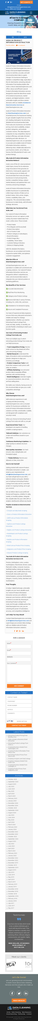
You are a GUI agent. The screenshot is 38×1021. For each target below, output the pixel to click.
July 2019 (11, 872)
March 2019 (11, 882)
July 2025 (11, 786)
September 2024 (13, 810)
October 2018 (12, 893)
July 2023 (11, 843)
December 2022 (13, 858)
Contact (29, 1014)
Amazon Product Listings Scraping (17, 553)
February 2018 (12, 898)
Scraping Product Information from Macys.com (19, 751)
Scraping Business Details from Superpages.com (17, 747)
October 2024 (12, 808)
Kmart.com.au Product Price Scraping (18, 545)
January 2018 (12, 901)
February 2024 (12, 827)
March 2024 (11, 824)
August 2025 (12, 784)
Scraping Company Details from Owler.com (17, 761)
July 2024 (11, 815)
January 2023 (12, 855)
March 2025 (11, 796)
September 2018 (13, 896)
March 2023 (11, 851)
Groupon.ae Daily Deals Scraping (17, 510)
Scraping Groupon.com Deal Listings (19, 758)
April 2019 (11, 879)
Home (9, 1012)
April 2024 (11, 822)
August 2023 (12, 841)
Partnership (21, 1014)
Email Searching (11, 1014)
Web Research (26, 1012)
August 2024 (12, 812)
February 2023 (12, 853)
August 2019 (12, 870)
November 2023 (13, 834)
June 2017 (11, 905)
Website (10, 657)
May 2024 (11, 820)
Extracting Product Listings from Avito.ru (18, 743)
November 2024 (13, 805)
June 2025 (11, 789)
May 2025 (11, 791)
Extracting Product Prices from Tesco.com (17, 755)
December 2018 (13, 889)
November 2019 (13, 862)
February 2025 (12, 798)
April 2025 (11, 793)
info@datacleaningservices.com (19, 7)
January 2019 (12, 886)
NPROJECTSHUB (15, 9)
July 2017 (11, 903)
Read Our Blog (19, 1000)
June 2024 (11, 817)
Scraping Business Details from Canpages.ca (17, 765)
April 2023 (11, 848)
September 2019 (13, 867)
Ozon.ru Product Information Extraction (19, 514)
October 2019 (12, 865)
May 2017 (11, 908)
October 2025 (12, 779)
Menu (31, 13)
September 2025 (13, 781)
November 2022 (13, 860)
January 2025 (12, 801)
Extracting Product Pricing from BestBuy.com (17, 736)
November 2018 (13, 891)
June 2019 (11, 874)
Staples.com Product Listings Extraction (19, 530)
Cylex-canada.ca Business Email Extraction (17, 740)
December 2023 (13, 832)
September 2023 (13, 839)
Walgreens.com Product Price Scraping (19, 549)
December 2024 (13, 803)
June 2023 (11, 846)
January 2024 (12, 829)
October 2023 (12, 836)
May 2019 (11, 877)
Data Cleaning (16, 1012)
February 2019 (12, 884)
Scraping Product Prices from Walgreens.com (17, 769)
